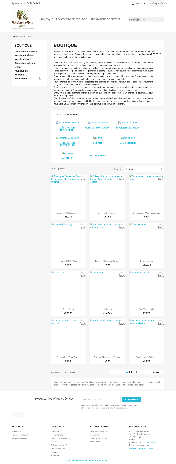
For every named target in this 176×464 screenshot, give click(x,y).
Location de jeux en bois (71, 19)
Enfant (17, 67)
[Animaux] (67, 153)
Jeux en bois (21, 71)
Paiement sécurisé (59, 445)
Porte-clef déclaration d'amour (107, 357)
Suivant (158, 372)
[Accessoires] (97, 152)
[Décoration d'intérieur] (67, 122)
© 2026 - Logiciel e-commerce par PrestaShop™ (88, 460)
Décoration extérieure (25, 63)
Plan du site (56, 452)
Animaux (19, 75)
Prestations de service (106, 19)
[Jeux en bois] (128, 138)
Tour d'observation (147, 309)
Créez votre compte (98, 438)
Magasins (55, 455)
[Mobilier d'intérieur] (97, 122)
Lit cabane (107, 309)
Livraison (55, 431)
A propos (55, 442)
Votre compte (99, 426)
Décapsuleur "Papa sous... (68, 357)
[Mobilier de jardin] (128, 122)
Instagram (21, 414)
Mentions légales (58, 435)
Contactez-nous (58, 448)
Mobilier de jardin (23, 59)
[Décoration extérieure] (67, 138)
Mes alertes (95, 442)
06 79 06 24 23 (34, 3)
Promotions (17, 431)
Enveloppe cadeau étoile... (68, 213)
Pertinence (144, 169)
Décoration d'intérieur (25, 51)
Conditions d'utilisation (60, 438)
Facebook (14, 414)
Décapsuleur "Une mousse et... (146, 213)
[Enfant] (97, 138)
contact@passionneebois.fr (141, 448)
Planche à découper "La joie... (107, 261)
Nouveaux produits (20, 435)
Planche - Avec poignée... (147, 357)
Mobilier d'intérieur (24, 55)
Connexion (94, 435)
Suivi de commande (98, 431)
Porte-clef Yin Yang (68, 261)
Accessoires (21, 78)
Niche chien (68, 309)
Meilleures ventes (19, 438)
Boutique (47, 19)
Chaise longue (146, 261)
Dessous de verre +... (107, 213)
